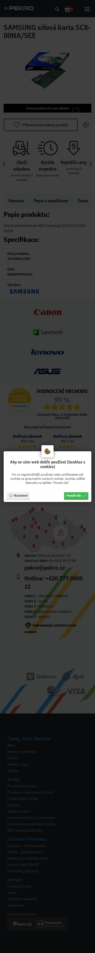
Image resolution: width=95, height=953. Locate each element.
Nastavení (21, 495)
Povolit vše (73, 495)
